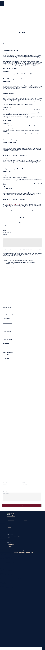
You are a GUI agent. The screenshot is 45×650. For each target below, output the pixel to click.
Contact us (10, 546)
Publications (26, 527)
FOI (32, 552)
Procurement (26, 531)
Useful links (28, 552)
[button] (43, 648)
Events (25, 529)
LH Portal (25, 520)
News (25, 525)
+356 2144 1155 (11, 544)
